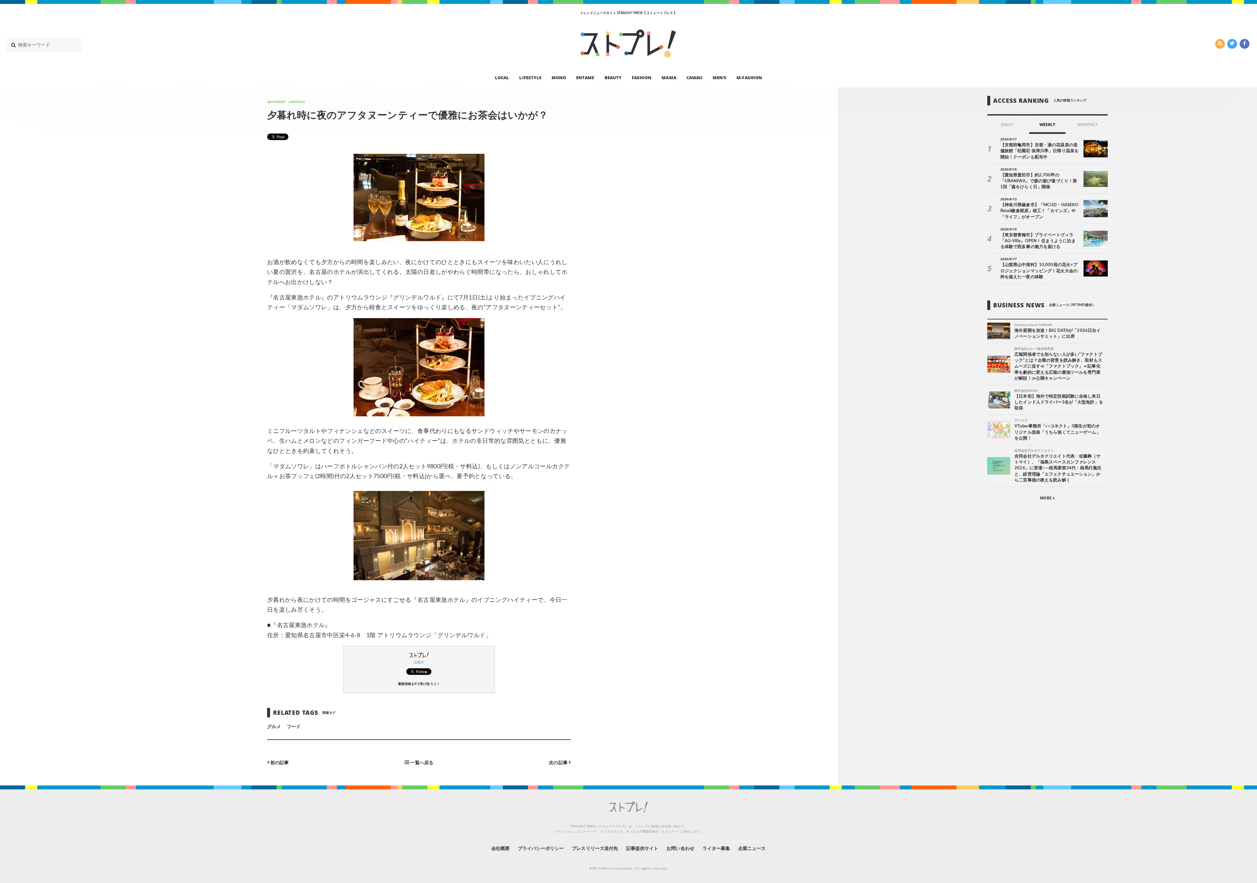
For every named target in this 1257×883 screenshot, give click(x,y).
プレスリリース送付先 (595, 848)
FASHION (641, 77)
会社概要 (500, 848)
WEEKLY (1047, 124)
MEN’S (719, 77)
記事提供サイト (642, 848)
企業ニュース (752, 848)
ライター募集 (716, 848)
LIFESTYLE (530, 77)
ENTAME (585, 77)
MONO (559, 77)
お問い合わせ (680, 848)
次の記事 (558, 762)
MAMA (669, 77)
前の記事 (279, 762)
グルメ (274, 727)
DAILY (1007, 124)
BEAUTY (613, 77)
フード (294, 727)
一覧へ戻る (421, 762)
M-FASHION (749, 77)
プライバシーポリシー (541, 848)
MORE (1046, 498)
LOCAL (502, 77)
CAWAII (694, 77)
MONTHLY (1087, 124)
